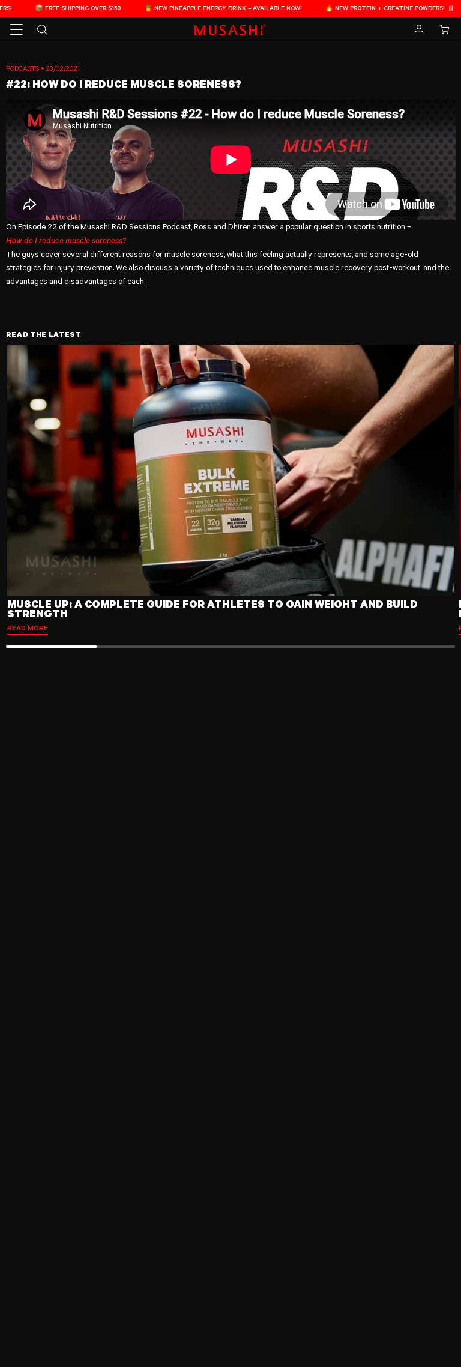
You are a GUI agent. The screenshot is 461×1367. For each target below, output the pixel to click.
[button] (17, 30)
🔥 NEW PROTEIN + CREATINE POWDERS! (360, 7)
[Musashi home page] (230, 29)
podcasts (22, 68)
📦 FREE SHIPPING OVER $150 (53, 7)
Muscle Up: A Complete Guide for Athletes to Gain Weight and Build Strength (212, 608)
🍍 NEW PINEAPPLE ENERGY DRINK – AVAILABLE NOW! (198, 7)
